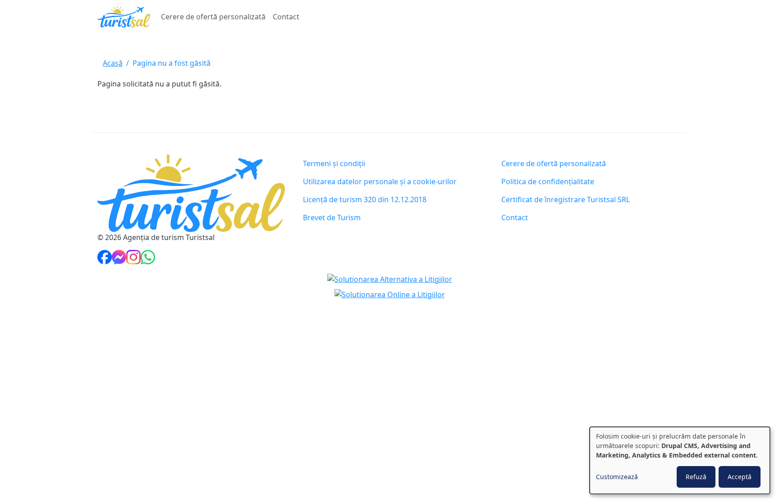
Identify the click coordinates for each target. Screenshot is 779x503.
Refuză (696, 476)
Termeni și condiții (334, 163)
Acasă (113, 63)
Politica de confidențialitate (547, 181)
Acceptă (740, 476)
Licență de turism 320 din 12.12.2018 (364, 199)
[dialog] (680, 460)
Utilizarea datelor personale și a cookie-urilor (380, 181)
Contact (286, 17)
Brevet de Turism (332, 217)
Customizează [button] (617, 476)
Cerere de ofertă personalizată (213, 17)
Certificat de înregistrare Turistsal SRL (565, 199)
